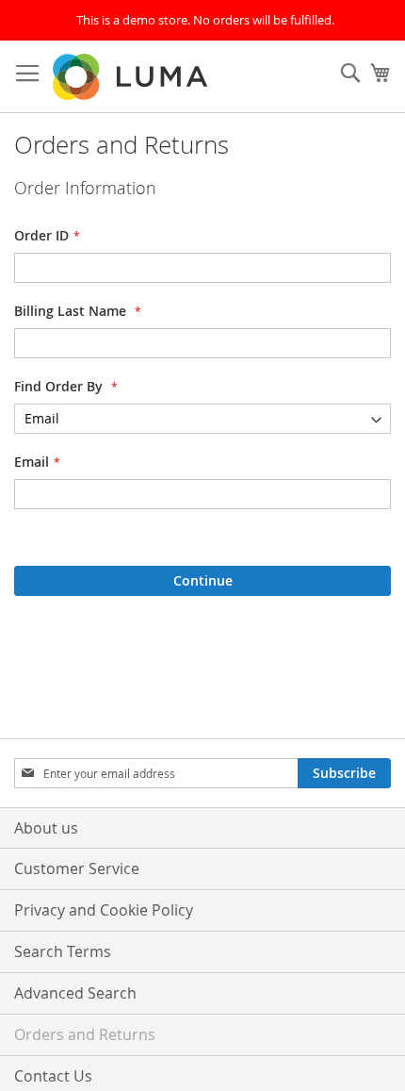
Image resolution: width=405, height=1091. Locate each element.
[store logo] (132, 77)
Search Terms (62, 951)
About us (46, 828)
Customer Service (76, 868)
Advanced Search (75, 993)
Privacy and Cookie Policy (103, 910)
